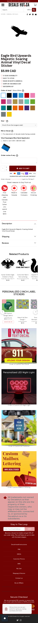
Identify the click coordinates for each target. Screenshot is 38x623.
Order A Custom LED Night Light (19, 405)
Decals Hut (16, 616)
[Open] (4, 618)
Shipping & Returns (19, 573)
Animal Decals (12, 14)
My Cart (19, 568)
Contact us (19, 578)
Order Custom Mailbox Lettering (19, 487)
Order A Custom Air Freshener (19, 446)
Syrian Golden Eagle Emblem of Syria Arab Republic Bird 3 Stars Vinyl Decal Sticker (7, 276)
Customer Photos (19, 559)
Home (3, 14)
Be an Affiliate (19, 583)
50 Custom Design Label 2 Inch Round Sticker (8, 315)
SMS (19, 564)
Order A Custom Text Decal (19, 364)
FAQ (19, 549)
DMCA (19, 554)
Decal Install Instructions (19, 544)
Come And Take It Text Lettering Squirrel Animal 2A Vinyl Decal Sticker (23, 276)
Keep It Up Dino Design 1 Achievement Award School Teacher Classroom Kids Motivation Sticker (23, 319)
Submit (30, 529)
